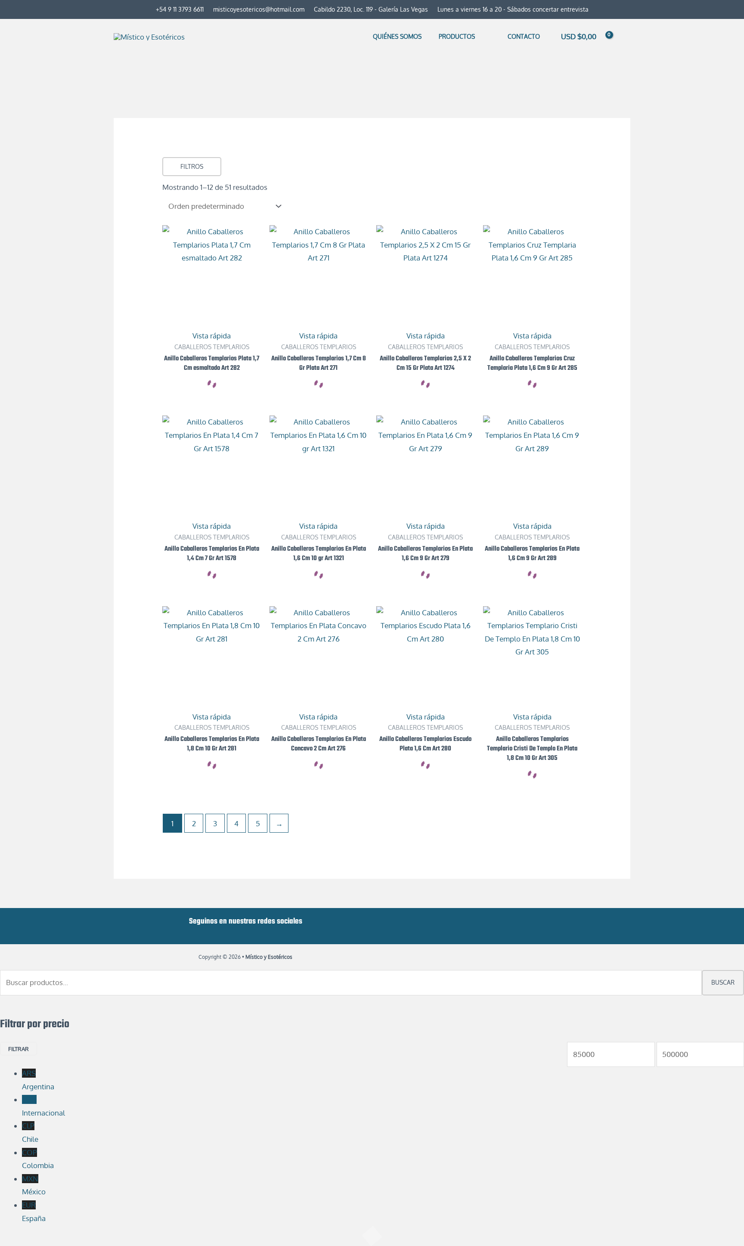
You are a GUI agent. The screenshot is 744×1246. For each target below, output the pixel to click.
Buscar (723, 982)
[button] (479, 36)
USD (43, 1106)
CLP (30, 1132)
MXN (34, 1185)
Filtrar (18, 1048)
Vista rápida (211, 335)
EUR (34, 1211)
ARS (38, 1080)
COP (38, 1159)
